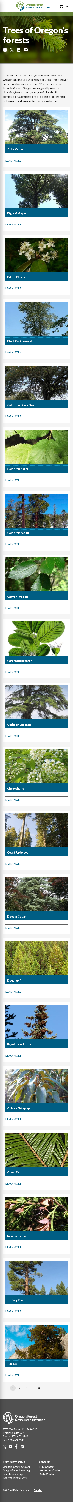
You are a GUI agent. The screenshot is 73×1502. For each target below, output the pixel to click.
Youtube (12, 1446)
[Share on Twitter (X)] (12, 50)
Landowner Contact (50, 1470)
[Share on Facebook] (5, 49)
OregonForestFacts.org (16, 1466)
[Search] (67, 5)
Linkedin (23, 1447)
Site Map (38, 1490)
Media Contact (47, 1474)
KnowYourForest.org (15, 1477)
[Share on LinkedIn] (18, 49)
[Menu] (6, 6)
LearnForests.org (13, 1474)
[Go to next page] (33, 1388)
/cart (61, 6)
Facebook (17, 1446)
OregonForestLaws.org (16, 1470)
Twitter (6, 1447)
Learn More (13, 160)
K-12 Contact (46, 1466)
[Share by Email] (25, 49)
